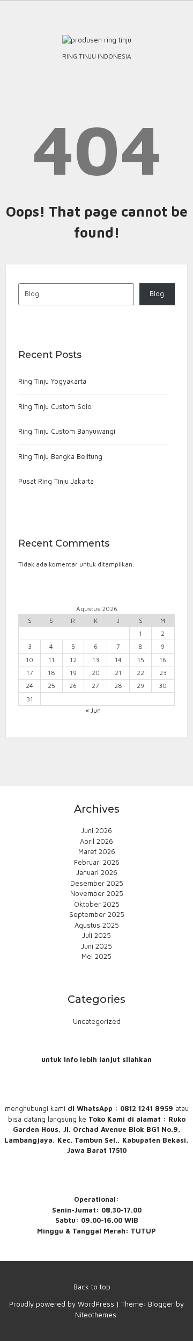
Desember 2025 (96, 883)
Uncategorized (97, 1021)
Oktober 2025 (97, 904)
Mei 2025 (96, 956)
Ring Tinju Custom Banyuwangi (66, 431)
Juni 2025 (96, 946)
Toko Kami (106, 1119)
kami (57, 1108)
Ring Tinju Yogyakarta (52, 381)
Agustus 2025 (97, 925)
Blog (157, 293)
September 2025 (96, 914)
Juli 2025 (96, 935)
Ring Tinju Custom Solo (55, 406)
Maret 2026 (96, 851)
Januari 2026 (96, 872)
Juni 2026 (96, 830)
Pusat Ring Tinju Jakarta (56, 481)
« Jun (93, 710)
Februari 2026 (97, 862)
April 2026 (96, 841)
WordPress (96, 1304)
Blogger (161, 1304)
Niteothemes (95, 1314)
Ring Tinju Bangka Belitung (60, 456)
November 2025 (96, 893)
